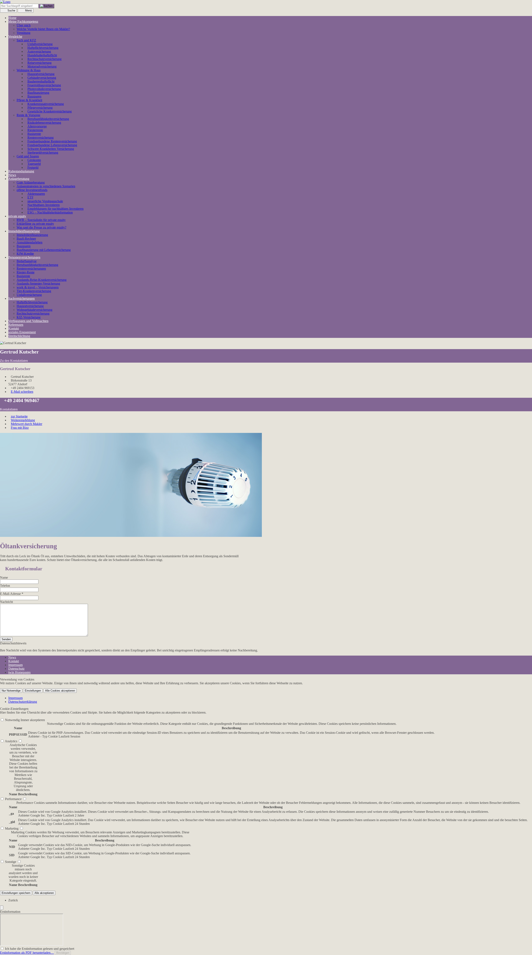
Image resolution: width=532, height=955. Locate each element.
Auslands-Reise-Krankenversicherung (41, 280)
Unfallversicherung (40, 44)
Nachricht (6, 602)
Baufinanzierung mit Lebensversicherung (44, 250)
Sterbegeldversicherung (42, 152)
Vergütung (23, 33)
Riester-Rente (25, 272)
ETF (30, 197)
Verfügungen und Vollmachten (28, 321)
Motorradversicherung (42, 66)
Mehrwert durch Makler (26, 424)
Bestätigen (62, 952)
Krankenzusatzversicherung (45, 104)
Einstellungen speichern (16, 892)
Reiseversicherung (39, 62)
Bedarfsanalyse (27, 261)
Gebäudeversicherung (41, 77)
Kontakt (13, 328)
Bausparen (34, 96)
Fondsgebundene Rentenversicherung (52, 141)
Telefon (5, 585)
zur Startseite (19, 416)
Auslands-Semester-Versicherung (38, 283)
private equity (17, 216)
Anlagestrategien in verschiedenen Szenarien (46, 186)
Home (12, 18)
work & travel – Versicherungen (38, 287)
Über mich (24, 25)
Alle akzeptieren (44, 892)
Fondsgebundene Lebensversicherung (52, 145)
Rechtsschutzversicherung (44, 59)
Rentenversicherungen (31, 268)
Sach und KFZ (26, 40)
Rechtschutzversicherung (33, 313)
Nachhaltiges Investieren (43, 205)
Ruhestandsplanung (21, 171)
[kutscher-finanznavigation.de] (5, 2)
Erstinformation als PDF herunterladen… (27, 952)
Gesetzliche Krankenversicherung (49, 111)
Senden (6, 639)
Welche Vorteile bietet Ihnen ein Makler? (43, 29)
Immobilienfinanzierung (24, 231)
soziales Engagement (22, 332)
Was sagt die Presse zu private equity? (41, 227)
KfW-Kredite (25, 253)
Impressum (15, 665)
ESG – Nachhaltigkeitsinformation (50, 212)
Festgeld (32, 167)
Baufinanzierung (38, 92)
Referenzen (15, 324)
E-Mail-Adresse (11, 593)
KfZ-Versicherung (29, 317)
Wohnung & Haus (29, 70)
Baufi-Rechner (26, 238)
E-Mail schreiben (22, 391)
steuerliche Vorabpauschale (45, 201)
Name (4, 577)
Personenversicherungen (24, 257)
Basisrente (34, 134)
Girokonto (34, 160)
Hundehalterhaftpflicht (42, 55)
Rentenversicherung (40, 137)
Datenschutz (16, 668)
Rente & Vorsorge (28, 115)
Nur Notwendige (11, 690)
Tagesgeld (34, 164)
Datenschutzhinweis (13, 643)
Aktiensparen (36, 193)
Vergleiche (15, 36)
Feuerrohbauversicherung (44, 85)
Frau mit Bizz (20, 427)
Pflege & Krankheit (29, 100)
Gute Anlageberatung (31, 182)
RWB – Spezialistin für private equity (41, 220)
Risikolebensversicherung (44, 122)
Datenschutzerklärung (22, 701)
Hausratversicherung (40, 74)
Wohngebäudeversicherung (34, 309)
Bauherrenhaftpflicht (40, 81)
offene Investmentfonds (32, 190)
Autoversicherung (39, 51)
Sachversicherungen (21, 298)
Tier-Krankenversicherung (34, 291)
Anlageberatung (18, 178)
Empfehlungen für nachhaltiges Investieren (55, 208)
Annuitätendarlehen (29, 242)
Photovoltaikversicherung (44, 89)
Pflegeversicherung (40, 107)
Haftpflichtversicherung (42, 47)
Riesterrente (35, 130)
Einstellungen (33, 690)
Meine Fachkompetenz (23, 21)
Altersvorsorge (37, 126)
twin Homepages (19, 672)
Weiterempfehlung (23, 420)
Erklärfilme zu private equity (35, 223)
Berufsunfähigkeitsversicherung (37, 265)
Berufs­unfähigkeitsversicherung (48, 119)
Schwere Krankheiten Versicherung (50, 149)
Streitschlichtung (19, 336)
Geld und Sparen (28, 156)
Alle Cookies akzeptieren (60, 690)
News (12, 175)
